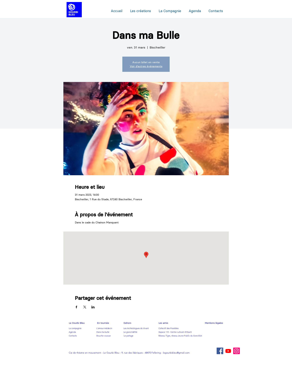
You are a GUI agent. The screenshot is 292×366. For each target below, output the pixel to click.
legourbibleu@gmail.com (176, 352)
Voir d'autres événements (146, 66)
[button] (77, 323)
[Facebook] (220, 351)
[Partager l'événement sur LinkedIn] (93, 307)
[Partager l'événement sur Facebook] (76, 307)
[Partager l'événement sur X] (84, 307)
